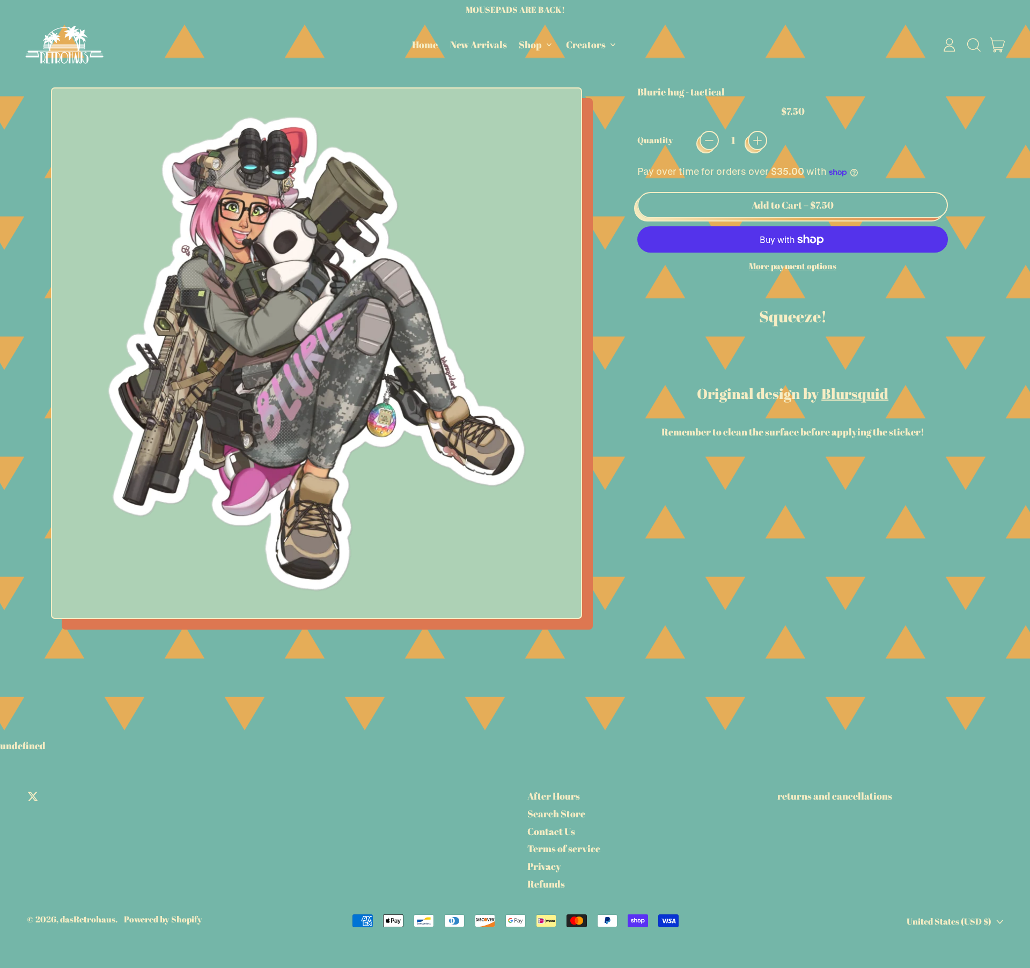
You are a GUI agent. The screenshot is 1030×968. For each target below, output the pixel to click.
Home (425, 44)
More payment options (792, 266)
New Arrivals (478, 44)
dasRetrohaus (87, 919)
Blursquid (854, 393)
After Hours (553, 795)
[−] (709, 140)
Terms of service (563, 848)
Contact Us (551, 831)
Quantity (655, 140)
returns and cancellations (834, 795)
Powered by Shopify (163, 919)
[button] (973, 45)
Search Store (556, 813)
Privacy (544, 866)
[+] (757, 140)
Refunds (546, 883)
